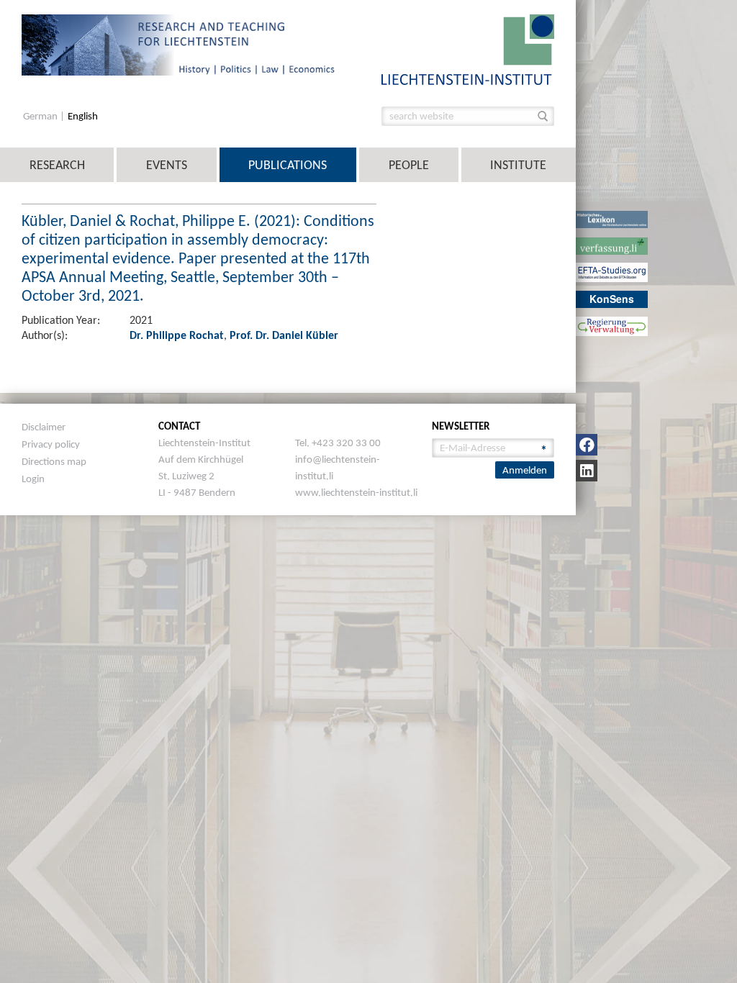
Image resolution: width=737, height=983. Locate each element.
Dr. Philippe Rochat (177, 335)
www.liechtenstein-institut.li (356, 492)
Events (166, 165)
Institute (518, 165)
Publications (287, 165)
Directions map (54, 461)
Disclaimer (43, 426)
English (83, 116)
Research (57, 165)
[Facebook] (586, 445)
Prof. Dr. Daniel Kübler (284, 335)
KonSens (611, 298)
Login (33, 478)
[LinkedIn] (586, 470)
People (409, 165)
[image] (467, 48)
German (41, 116)
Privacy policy (51, 444)
